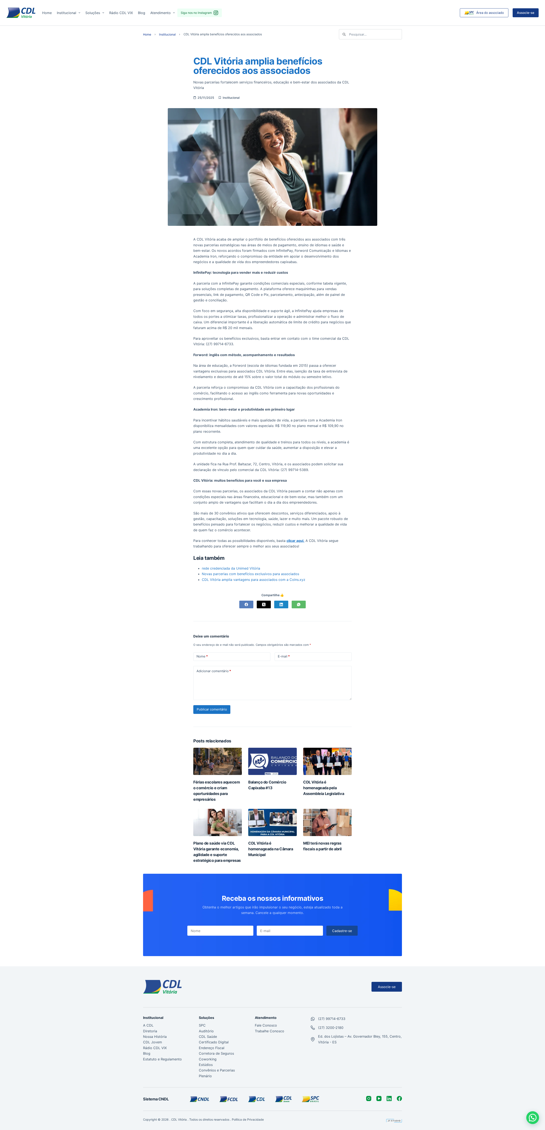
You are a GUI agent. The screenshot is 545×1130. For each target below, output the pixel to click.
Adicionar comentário (213, 671)
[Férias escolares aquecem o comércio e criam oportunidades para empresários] (217, 761)
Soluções (92, 13)
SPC (202, 1025)
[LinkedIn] (281, 604)
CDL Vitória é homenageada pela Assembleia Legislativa (323, 788)
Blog (141, 13)
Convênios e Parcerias (217, 1070)
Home (47, 13)
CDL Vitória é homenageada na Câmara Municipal (270, 849)
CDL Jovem (152, 1042)
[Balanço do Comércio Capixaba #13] (272, 761)
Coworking (208, 1059)
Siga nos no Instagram (196, 12)
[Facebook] (246, 604)
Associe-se (525, 13)
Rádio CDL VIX (121, 13)
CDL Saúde (208, 1036)
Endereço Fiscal (211, 1048)
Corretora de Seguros (216, 1053)
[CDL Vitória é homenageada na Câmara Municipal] (272, 822)
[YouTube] (379, 1098)
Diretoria (150, 1031)
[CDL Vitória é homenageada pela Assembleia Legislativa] (327, 761)
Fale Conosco (266, 1025)
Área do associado (490, 13)
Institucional (66, 13)
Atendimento (160, 13)
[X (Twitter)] (264, 604)
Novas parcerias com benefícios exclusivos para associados (250, 574)
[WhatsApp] (299, 604)
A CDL (148, 1025)
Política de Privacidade (248, 1119)
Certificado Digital (214, 1042)
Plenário (205, 1076)
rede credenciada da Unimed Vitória (231, 568)
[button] (532, 1117)
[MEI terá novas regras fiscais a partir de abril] (327, 822)
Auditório (206, 1031)
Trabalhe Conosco (269, 1031)
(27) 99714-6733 (331, 1019)
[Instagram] (368, 1098)
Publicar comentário (212, 709)
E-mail (284, 656)
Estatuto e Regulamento (162, 1059)
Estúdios (206, 1065)
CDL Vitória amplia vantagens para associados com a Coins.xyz (253, 579)
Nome (202, 656)
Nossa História (155, 1036)
